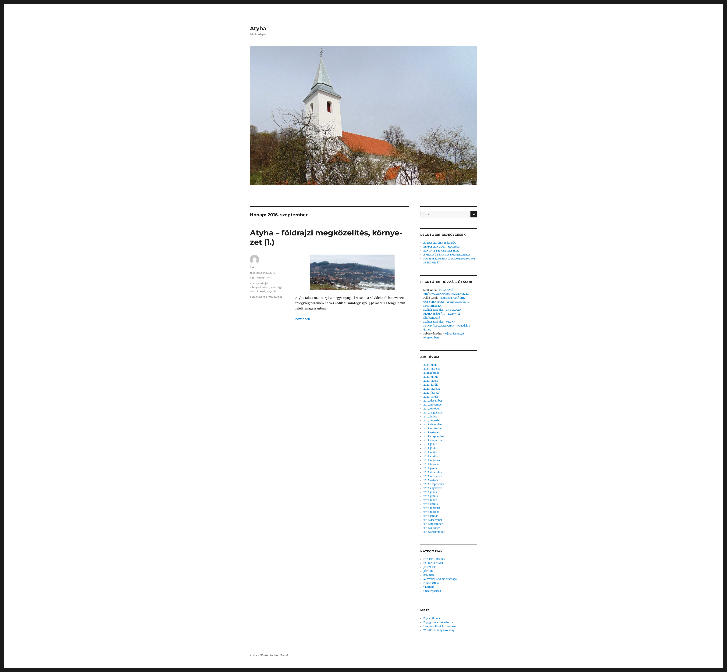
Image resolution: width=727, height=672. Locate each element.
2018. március (431, 460)
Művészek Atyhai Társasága (440, 579)
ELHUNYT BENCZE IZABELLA (441, 250)
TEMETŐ (428, 587)
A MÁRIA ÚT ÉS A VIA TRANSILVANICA (446, 254)
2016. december (432, 520)
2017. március (431, 508)
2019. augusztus (433, 412)
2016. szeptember (434, 532)
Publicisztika (431, 583)
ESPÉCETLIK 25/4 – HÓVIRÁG (441, 246)
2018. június (430, 448)
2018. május (430, 452)
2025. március (431, 368)
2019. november (433, 404)
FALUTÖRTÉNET (260, 278)
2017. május (430, 500)
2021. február (431, 372)
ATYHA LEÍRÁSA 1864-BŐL (439, 242)
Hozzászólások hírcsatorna (439, 626)
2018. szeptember (433, 436)
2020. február (431, 392)
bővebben (302, 319)
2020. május (430, 380)
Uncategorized (432, 591)
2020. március (431, 388)
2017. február (431, 512)
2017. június (430, 496)
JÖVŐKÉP (428, 571)
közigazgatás (268, 291)
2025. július (430, 364)
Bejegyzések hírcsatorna (438, 622)
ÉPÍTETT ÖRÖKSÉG (434, 559)
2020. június (430, 376)
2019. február (431, 420)
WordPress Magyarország (438, 630)
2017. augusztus (432, 488)
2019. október (431, 408)
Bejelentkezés (431, 618)
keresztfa (428, 575)
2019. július (430, 416)
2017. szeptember (433, 484)
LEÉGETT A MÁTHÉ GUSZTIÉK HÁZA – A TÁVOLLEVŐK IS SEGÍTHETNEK (446, 301)
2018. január (430, 468)
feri (252, 267)
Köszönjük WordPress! (274, 655)
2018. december (432, 424)
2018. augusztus (432, 440)
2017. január (430, 516)
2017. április (430, 504)
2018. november (432, 428)
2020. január (430, 396)
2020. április (430, 384)
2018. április (430, 456)
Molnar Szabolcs (433, 321)
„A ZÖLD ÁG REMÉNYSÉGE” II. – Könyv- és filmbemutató (442, 313)
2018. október (431, 432)
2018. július (430, 444)
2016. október (431, 528)
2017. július (430, 492)
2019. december (432, 400)
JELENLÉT (429, 567)
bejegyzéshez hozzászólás (266, 296)
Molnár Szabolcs (433, 309)
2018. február (431, 464)
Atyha (258, 28)
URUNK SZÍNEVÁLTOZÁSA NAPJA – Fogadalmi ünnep (446, 325)
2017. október (431, 480)
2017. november (432, 476)
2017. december (432, 472)
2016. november (433, 524)
